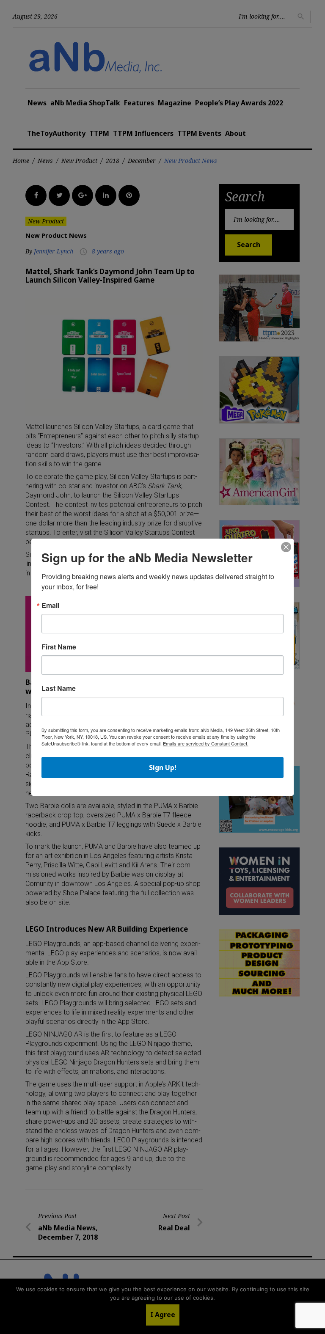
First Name (58, 647)
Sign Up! (162, 767)
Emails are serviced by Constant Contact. (205, 743)
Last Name (58, 688)
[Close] (286, 547)
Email (50, 605)
